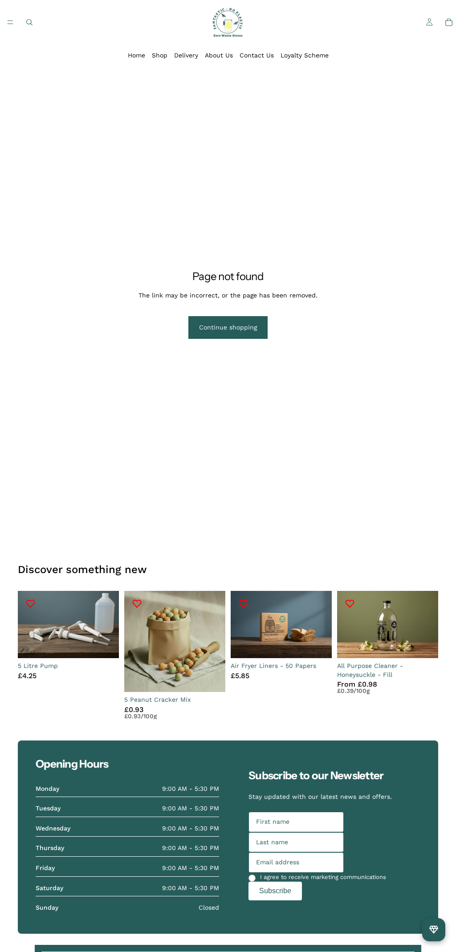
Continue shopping (228, 327)
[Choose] (424, 645)
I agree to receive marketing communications (323, 877)
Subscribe (275, 891)
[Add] (105, 645)
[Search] (29, 22)
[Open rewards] (433, 929)
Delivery (186, 55)
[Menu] (10, 22)
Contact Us (257, 55)
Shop (159, 55)
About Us (219, 55)
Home (136, 55)
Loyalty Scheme (305, 55)
